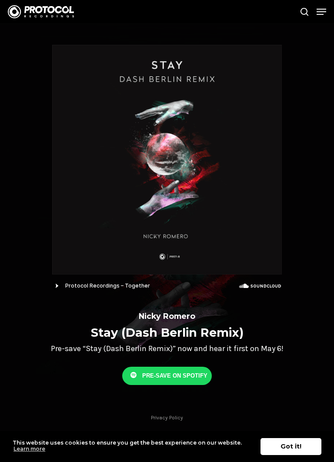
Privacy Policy (167, 418)
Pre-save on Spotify (173, 375)
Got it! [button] (291, 446)
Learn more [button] (29, 448)
